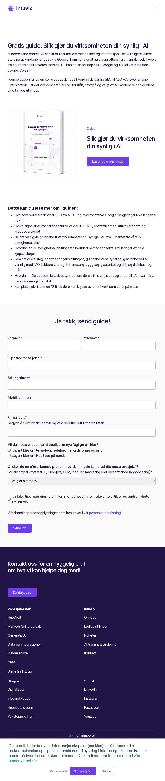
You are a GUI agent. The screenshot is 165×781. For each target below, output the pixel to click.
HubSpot (14, 617)
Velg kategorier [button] (59, 771)
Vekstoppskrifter (20, 716)
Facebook (92, 707)
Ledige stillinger (95, 626)
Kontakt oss (22, 592)
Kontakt (90, 653)
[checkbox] (82, 453)
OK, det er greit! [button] (83, 771)
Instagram (91, 698)
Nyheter (90, 635)
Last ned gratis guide (108, 161)
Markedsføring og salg (25, 626)
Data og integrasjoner (24, 644)
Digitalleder (16, 689)
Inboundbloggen (20, 698)
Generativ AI (17, 635)
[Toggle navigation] (153, 8)
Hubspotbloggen (20, 707)
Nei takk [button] (106, 771)
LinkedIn (90, 689)
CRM (11, 662)
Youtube (90, 716)
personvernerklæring (105, 513)
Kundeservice (18, 653)
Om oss (90, 617)
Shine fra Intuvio (20, 671)
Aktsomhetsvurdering (100, 644)
